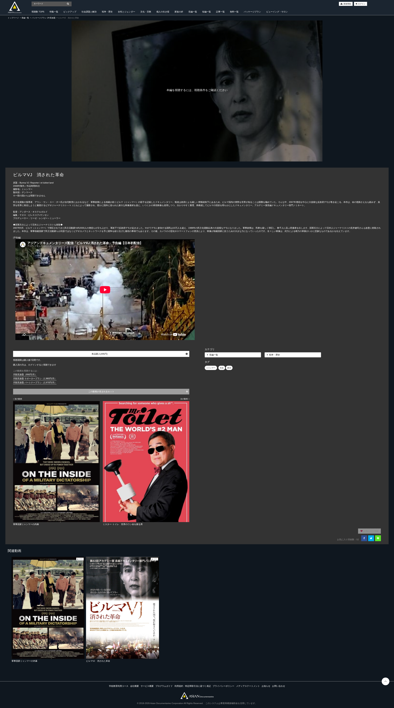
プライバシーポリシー (223, 686)
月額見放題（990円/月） (25, 374)
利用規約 (179, 686)
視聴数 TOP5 (38, 11)
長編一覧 (192, 11)
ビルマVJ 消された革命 (98, 661)
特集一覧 (54, 11)
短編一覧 (206, 11)
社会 (222, 368)
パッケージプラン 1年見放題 (43, 18)
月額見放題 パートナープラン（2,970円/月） (34, 382)
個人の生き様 (162, 11)
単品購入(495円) (100, 354)
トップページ (13, 18)
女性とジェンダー (126, 11)
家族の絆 (179, 11)
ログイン (361, 4)
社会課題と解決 (89, 11)
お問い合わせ (278, 686)
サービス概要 (147, 686)
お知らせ (266, 686)
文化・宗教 (145, 11)
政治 (229, 368)
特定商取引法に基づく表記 (198, 686)
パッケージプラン (252, 11)
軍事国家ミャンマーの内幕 (24, 661)
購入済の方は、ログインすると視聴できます (34, 365)
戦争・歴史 (107, 11)
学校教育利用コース (118, 686)
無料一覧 (234, 11)
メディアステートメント (248, 686)
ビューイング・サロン (277, 11)
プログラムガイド (164, 686)
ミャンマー (210, 368)
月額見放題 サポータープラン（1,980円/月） (34, 378)
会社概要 (134, 686)
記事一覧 (220, 11)
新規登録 (347, 4)
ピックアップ (69, 11)
